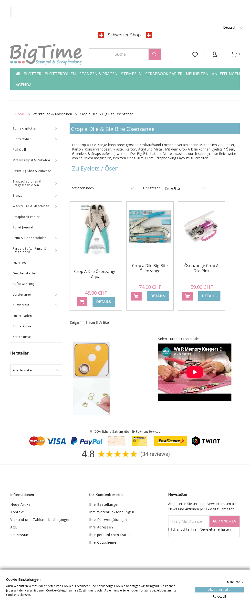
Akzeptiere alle (219, 589)
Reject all (219, 596)
